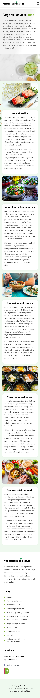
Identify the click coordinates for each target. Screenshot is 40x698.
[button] (37, 3)
